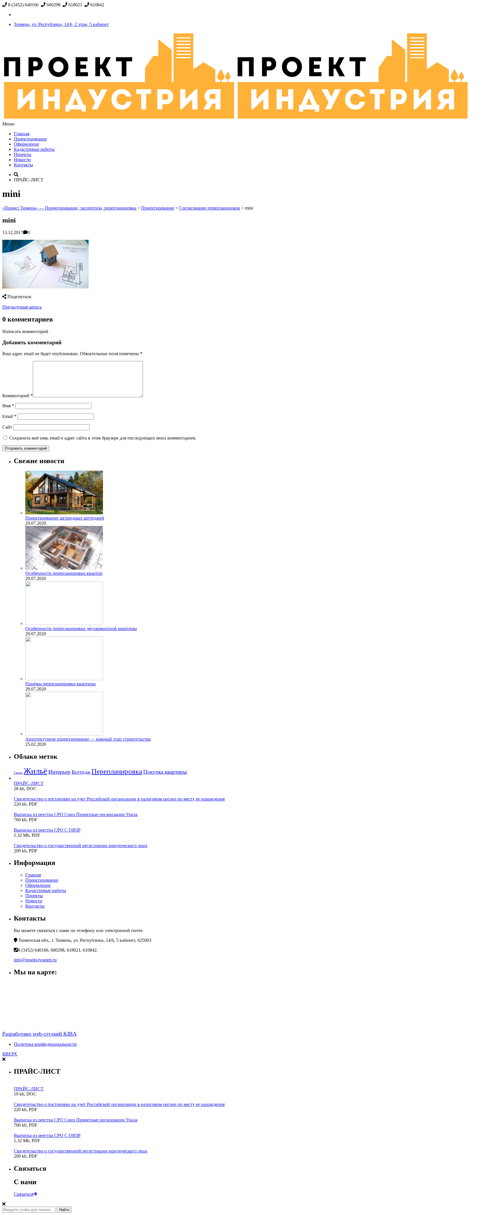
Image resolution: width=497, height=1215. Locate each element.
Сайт (7, 427)
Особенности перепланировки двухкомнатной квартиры (81, 628)
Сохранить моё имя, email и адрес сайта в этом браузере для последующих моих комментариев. (102, 438)
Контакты (23, 164)
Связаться (23, 1194)
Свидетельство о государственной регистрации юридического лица (80, 845)
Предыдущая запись (22, 307)
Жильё (35, 770)
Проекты (22, 154)
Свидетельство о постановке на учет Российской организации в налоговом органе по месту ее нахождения (119, 798)
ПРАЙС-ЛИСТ (28, 783)
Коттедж (81, 772)
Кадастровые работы (34, 149)
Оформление (26, 144)
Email (9, 416)
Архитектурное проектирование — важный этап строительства (88, 739)
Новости (22, 159)
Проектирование (30, 138)
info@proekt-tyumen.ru (35, 959)
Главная (21, 133)
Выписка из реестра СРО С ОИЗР (47, 830)
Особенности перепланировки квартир (63, 573)
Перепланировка (116, 771)
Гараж (18, 772)
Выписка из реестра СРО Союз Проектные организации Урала (75, 814)
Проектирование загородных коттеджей (64, 518)
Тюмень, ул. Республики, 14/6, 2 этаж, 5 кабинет (61, 24)
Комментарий (17, 395)
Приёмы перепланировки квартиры (60, 683)
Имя (8, 405)
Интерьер (59, 772)
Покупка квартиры (165, 772)
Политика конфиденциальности (45, 1044)
